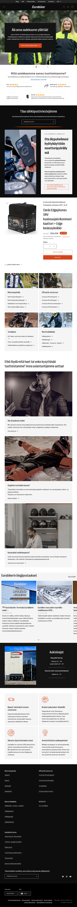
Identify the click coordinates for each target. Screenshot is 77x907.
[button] (4, 7)
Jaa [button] (7, 264)
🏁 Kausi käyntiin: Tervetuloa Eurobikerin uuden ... (18, 609)
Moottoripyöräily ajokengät (16, 300)
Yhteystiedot (31, 1)
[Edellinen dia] (29, 67)
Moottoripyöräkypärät (15, 297)
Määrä (45, 242)
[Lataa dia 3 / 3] (39, 67)
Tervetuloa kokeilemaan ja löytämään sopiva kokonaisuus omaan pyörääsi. (56, 186)
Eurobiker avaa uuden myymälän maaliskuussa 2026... (50, 609)
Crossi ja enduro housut (46, 791)
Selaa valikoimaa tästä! (29, 45)
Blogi (17, 1)
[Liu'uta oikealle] (43, 640)
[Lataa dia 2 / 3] (36, 67)
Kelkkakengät (46, 340)
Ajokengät (8, 786)
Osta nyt (58, 257)
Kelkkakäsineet (46, 346)
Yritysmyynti (41, 1)
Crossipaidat (43, 786)
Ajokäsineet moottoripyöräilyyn (17, 304)
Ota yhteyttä (12, 431)
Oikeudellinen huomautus (44, 902)
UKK (23, 1)
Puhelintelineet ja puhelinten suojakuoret (20, 345)
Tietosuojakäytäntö (14, 900)
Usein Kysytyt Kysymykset (13, 836)
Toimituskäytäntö (29, 902)
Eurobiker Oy (68, 900)
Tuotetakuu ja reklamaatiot (13, 853)
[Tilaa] (53, 122)
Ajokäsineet (8, 791)
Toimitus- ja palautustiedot (13, 842)
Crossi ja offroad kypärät (49, 297)
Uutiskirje (51, 1)
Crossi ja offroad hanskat (50, 307)
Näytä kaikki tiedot (14, 264)
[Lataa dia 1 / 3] (33, 67)
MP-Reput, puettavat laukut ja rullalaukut (21, 336)
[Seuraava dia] (44, 67)
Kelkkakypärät (46, 336)
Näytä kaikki (72, 576)
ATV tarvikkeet (43, 806)
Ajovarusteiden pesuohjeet (13, 864)
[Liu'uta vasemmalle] (34, 640)
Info (58, 1)
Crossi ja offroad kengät (49, 300)
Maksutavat (8, 847)
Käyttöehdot (48, 900)
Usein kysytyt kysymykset (16, 563)
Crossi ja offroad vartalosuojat (51, 304)
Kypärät (7, 775)
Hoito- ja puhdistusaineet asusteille (19, 342)
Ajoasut (7, 780)
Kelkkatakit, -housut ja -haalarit (52, 343)
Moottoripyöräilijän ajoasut (16, 307)
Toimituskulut (66, 236)
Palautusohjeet (12, 498)
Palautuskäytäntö (37, 900)
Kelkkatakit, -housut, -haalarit (14, 806)
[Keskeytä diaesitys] (48, 67)
